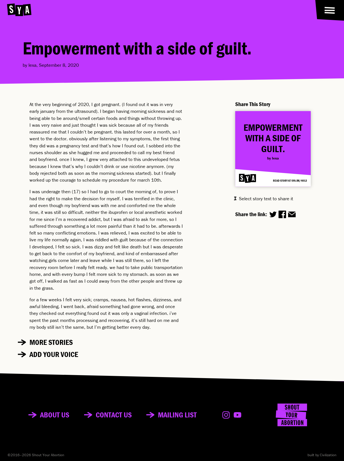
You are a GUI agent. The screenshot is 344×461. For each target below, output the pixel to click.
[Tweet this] (273, 214)
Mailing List (177, 415)
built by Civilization (321, 455)
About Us (54, 415)
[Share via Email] (292, 214)
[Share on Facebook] (282, 214)
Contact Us (114, 415)
